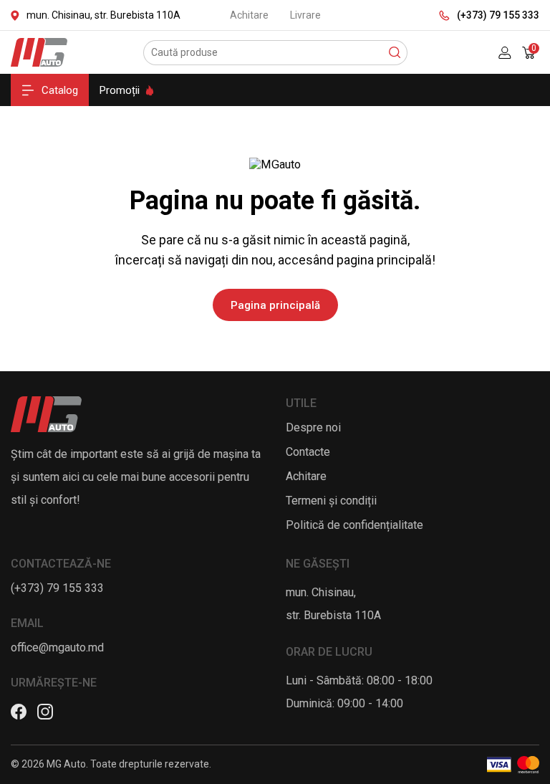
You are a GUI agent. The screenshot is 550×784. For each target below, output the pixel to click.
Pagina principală (275, 305)
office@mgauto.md (57, 647)
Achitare (249, 15)
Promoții (120, 90)
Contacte (308, 452)
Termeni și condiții (331, 500)
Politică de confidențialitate (354, 525)
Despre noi (313, 427)
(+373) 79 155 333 (498, 15)
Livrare (305, 15)
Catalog (60, 90)
